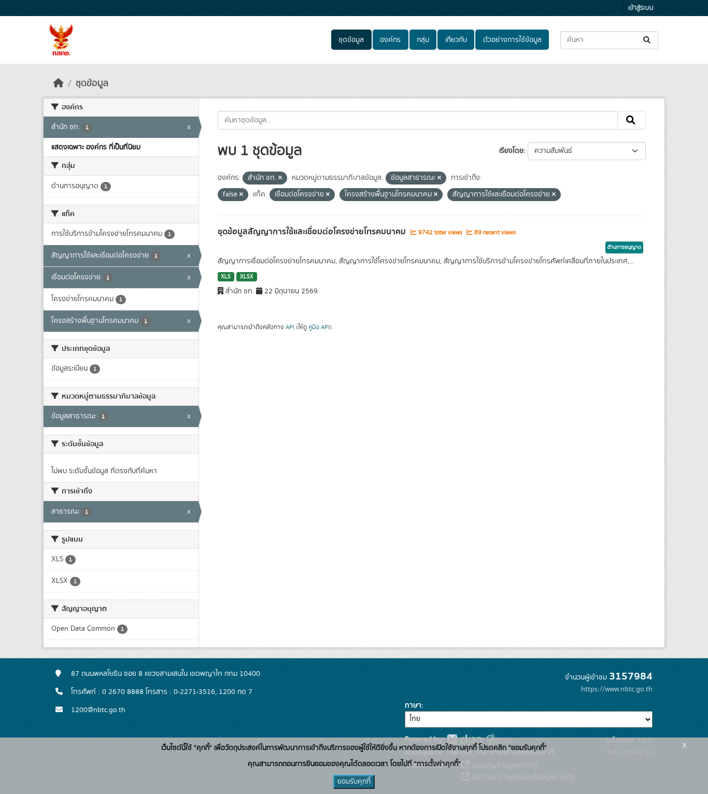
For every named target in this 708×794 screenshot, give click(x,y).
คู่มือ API (319, 327)
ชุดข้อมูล (351, 40)
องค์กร (390, 40)
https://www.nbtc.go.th (617, 689)
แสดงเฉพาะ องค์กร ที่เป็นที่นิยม (95, 147)
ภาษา (413, 705)
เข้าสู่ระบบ (641, 8)
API (290, 327)
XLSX (246, 277)
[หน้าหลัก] (58, 83)
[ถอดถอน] (280, 178)
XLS (226, 277)
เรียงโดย (511, 151)
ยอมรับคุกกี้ (354, 781)
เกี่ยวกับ (456, 40)
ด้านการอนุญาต (624, 247)
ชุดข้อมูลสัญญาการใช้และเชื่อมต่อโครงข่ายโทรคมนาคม (313, 231)
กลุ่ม (423, 40)
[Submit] (647, 40)
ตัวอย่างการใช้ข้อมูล (512, 40)
